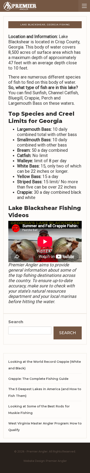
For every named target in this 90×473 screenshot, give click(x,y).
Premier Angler (56, 461)
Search (15, 321)
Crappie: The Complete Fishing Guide (38, 379)
